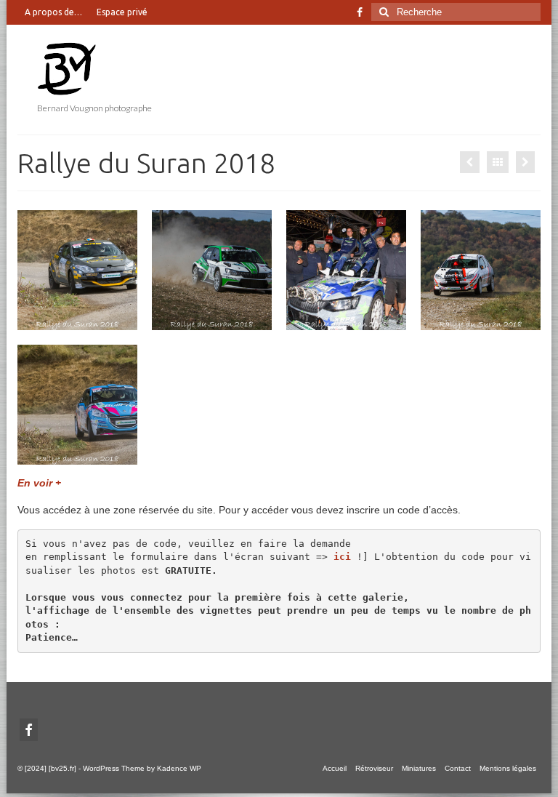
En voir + (39, 483)
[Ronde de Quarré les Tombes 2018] (525, 162)
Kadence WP (179, 768)
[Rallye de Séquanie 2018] (470, 162)
